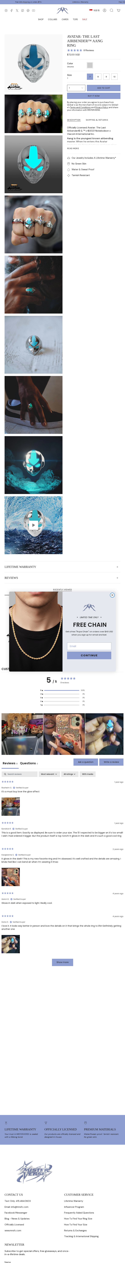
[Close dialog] (112, 595)
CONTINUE (89, 655)
